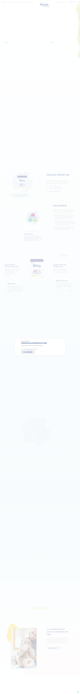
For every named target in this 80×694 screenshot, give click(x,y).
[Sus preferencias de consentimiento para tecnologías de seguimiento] (78, 692)
